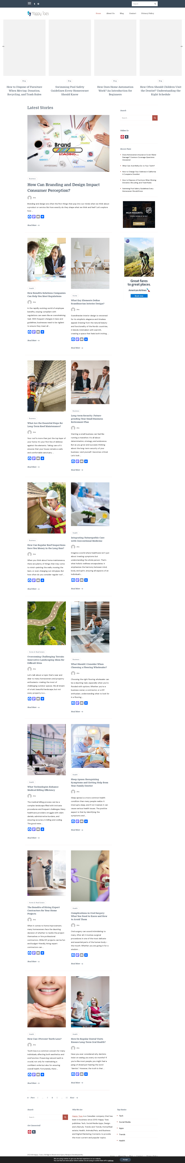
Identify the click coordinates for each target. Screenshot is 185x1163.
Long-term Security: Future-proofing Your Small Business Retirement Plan (87, 418)
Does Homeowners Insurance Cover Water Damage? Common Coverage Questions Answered (139, 157)
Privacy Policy (147, 13)
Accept (125, 1160)
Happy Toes (77, 1116)
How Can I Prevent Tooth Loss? (44, 1039)
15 (67, 1098)
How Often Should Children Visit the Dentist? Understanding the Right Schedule (115, 90)
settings (110, 1161)
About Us (110, 13)
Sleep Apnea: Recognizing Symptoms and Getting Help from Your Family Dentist (89, 782)
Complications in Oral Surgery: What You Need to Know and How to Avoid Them (89, 916)
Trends (122, 1134)
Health (31, 288)
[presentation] (3, 46)
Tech (121, 1116)
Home (98, 13)
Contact (132, 13)
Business (32, 179)
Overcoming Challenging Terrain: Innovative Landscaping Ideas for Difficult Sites (45, 659)
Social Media (125, 1122)
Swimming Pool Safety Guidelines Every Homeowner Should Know (24, 90)
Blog (122, 13)
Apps (121, 1128)
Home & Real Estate (36, 652)
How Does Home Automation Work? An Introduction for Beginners (70, 90)
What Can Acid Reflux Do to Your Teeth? (138, 166)
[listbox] (92, 58)
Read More (31, 225)
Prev (33, 1098)
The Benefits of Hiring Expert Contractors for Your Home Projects (43, 910)
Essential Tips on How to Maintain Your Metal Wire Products (161, 90)
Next (72, 1098)
